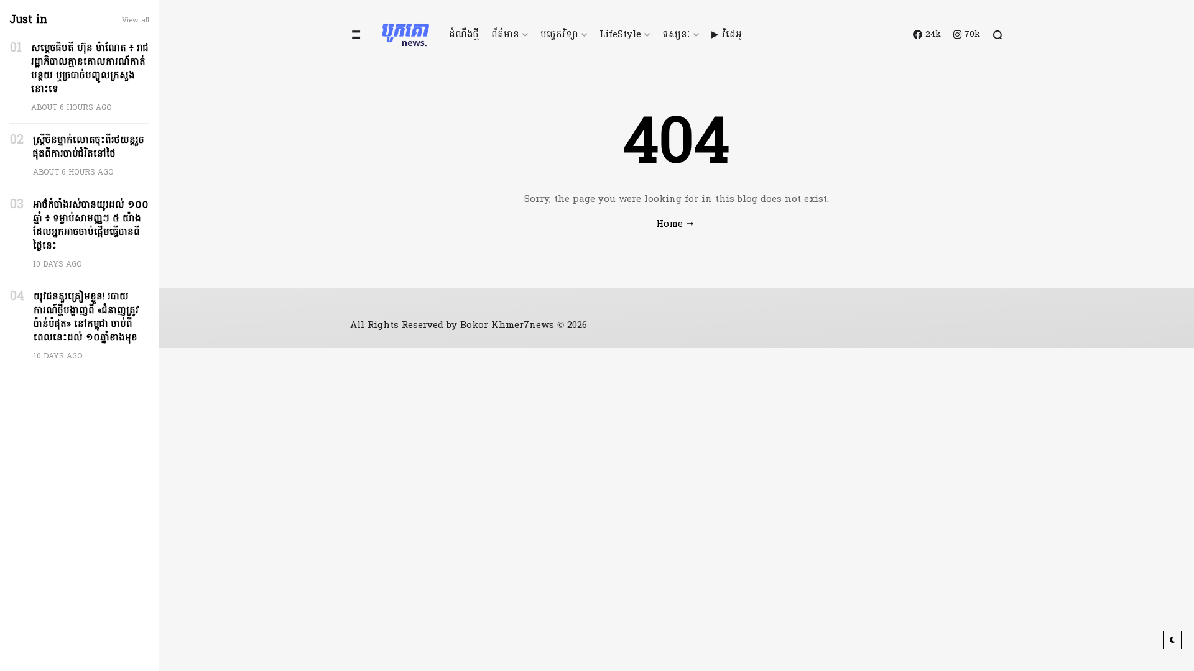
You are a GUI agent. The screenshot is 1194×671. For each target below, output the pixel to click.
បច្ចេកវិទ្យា (559, 35)
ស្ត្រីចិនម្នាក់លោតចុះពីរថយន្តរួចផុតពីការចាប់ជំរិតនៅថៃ (88, 147)
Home (669, 224)
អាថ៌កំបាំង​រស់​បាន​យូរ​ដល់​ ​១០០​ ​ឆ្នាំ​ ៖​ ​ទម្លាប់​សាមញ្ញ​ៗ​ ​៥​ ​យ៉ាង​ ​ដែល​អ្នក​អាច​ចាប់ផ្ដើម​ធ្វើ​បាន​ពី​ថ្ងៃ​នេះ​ (91, 225)
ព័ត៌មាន (505, 35)
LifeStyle (620, 35)
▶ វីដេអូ (726, 35)
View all (135, 20)
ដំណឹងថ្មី (464, 35)
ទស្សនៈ (676, 35)
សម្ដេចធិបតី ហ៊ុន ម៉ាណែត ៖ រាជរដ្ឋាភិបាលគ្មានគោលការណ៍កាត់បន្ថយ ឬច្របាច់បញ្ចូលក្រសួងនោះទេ (90, 69)
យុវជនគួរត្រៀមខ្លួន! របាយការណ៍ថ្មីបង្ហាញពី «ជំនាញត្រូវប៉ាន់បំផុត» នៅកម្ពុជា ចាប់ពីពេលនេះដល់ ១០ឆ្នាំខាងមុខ (86, 317)
